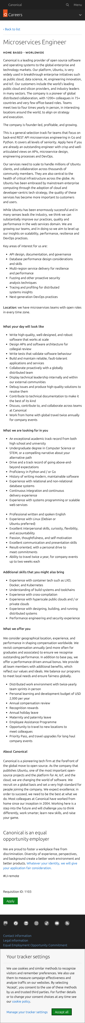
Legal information (15, 940)
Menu (78, 4)
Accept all (61, 1012)
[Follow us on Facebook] (16, 924)
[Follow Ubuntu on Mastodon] (6, 924)
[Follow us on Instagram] (37, 924)
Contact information (17, 935)
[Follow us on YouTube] (58, 924)
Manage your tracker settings (27, 1012)
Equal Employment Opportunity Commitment (35, 945)
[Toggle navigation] (80, 14)
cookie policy (21, 1001)
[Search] (67, 4)
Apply (10, 901)
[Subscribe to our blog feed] (68, 924)
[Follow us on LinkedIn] (27, 924)
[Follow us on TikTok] (47, 924)
